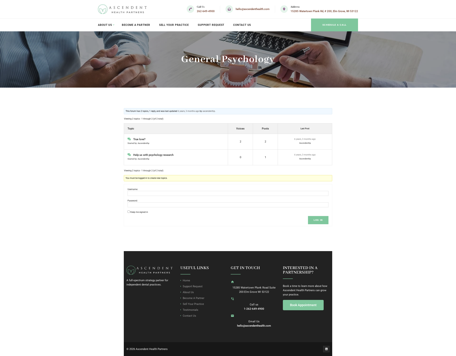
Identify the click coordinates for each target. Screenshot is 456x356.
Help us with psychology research (153, 155)
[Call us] (232, 298)
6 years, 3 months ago (188, 111)
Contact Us (242, 25)
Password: (133, 200)
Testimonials (190, 309)
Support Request (211, 25)
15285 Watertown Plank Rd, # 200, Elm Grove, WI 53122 (324, 11)
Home (186, 280)
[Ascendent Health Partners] (122, 9)
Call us (254, 304)
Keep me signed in (139, 212)
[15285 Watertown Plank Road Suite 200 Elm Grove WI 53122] (232, 282)
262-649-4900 (206, 11)
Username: (133, 189)
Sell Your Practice (174, 25)
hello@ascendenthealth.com (253, 9)
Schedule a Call (334, 25)
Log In (318, 220)
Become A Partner (136, 25)
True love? (139, 139)
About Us (105, 25)
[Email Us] (232, 315)
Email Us (254, 321)
